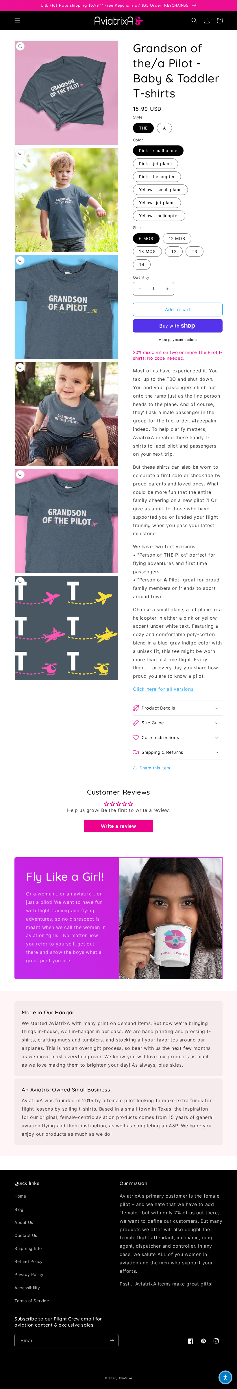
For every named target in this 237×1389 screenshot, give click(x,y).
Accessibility (27, 1287)
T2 (174, 251)
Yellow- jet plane (157, 202)
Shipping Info (28, 1248)
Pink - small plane (158, 150)
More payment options (177, 339)
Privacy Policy (28, 1274)
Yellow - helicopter (159, 215)
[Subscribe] (111, 1340)
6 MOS (146, 238)
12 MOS (177, 238)
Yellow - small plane (160, 189)
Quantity (141, 277)
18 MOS (147, 251)
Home (20, 1196)
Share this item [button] (155, 767)
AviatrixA (125, 1378)
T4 (142, 264)
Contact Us (25, 1235)
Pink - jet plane (155, 163)
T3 (194, 251)
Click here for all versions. (164, 689)
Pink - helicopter (157, 176)
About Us (23, 1222)
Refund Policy (28, 1261)
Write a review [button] (118, 826)
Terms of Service (31, 1300)
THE (143, 127)
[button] (17, 20)
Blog (18, 1209)
